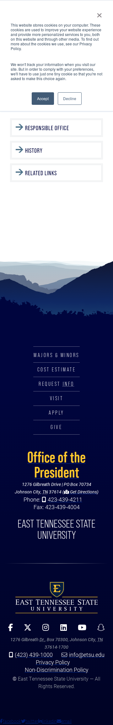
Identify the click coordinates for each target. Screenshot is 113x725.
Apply (56, 413)
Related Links (41, 173)
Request (56, 384)
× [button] (99, 13)
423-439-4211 (65, 499)
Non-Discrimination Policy (57, 669)
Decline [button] (69, 98)
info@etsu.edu (87, 654)
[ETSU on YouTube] (79, 630)
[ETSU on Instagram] (43, 630)
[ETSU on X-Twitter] (25, 630)
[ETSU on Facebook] (8, 630)
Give (56, 427)
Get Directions (83, 492)
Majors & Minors (56, 355)
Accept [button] (43, 98)
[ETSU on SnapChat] (98, 630)
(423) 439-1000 (34, 654)
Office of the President (56, 465)
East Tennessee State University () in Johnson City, (56, 597)
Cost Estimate (56, 369)
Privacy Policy (53, 662)
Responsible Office (47, 128)
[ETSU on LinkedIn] (61, 630)
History (34, 150)
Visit (56, 398)
